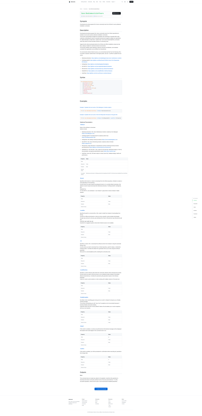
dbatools (73, 1)
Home (81, 8)
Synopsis (195, 200)
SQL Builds (108, 1)
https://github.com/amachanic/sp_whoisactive (100, 147)
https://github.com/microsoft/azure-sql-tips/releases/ (99, 73)
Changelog (124, 402)
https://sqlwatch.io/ (86, 143)
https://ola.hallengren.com (88, 133)
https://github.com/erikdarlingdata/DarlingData (98, 64)
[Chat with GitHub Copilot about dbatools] (125, 2)
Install (83, 405)
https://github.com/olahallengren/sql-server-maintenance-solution (106, 58)
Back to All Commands (101, 388)
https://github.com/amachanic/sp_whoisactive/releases (100, 68)
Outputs (195, 217)
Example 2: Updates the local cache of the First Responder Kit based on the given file (98, 114)
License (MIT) (124, 400)
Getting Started (84, 1)
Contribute (97, 403)
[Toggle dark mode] (128, 2)
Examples (195, 210)
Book (97, 1)
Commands (90, 1)
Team (100, 1)
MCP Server (110, 403)
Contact (123, 403)
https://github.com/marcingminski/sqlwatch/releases (100, 66)
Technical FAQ (84, 402)
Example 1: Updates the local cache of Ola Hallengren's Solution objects (95, 107)
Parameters (195, 213)
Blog (94, 1)
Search (109, 406)
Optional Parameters (86, 122)
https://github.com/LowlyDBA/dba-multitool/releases (100, 70)
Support (113, 1)
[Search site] (122, 2)
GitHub (104, 1)
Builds (109, 402)
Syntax (82, 77)
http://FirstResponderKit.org (88, 137)
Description (195, 203)
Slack (96, 402)
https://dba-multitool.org (109, 151)
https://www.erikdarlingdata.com (109, 139)
